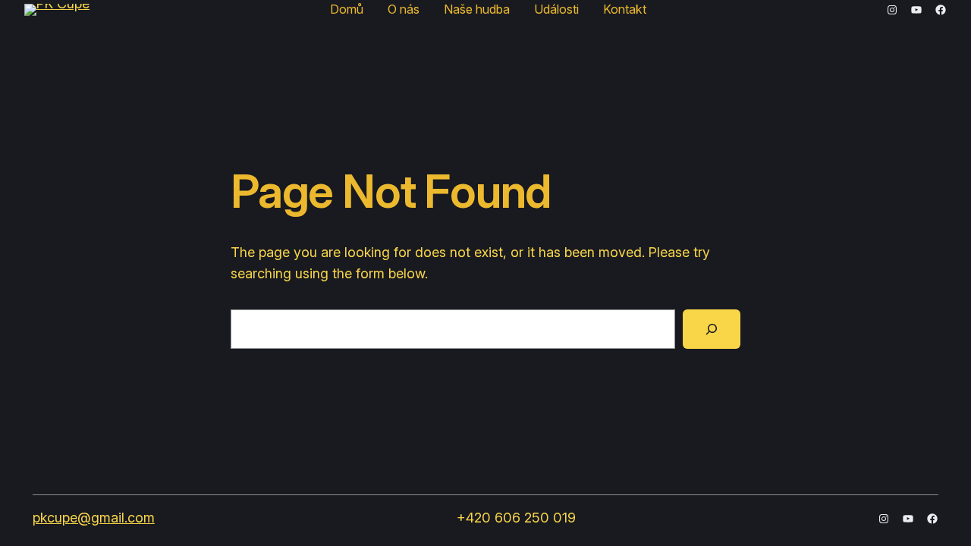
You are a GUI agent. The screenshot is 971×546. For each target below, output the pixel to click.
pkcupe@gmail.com (94, 518)
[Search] (711, 329)
